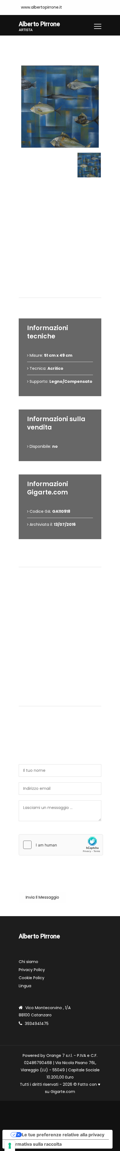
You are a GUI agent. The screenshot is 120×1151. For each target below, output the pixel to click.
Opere (44, 44)
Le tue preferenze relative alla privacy (63, 1134)
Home (24, 44)
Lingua (25, 986)
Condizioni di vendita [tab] (62, 560)
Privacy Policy (32, 969)
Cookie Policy (31, 978)
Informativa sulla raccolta (34, 1144)
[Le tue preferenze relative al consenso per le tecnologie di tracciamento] (9, 1145)
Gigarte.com (63, 1091)
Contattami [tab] (62, 699)
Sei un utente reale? (38, 831)
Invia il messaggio (42, 897)
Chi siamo (28, 961)
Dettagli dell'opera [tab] (62, 291)
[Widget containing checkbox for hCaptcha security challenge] (61, 844)
